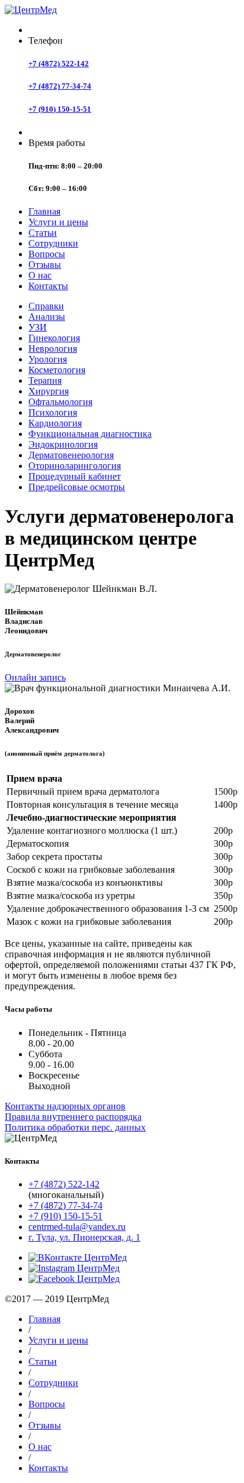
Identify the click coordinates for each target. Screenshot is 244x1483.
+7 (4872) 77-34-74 (59, 86)
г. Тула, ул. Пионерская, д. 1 (84, 1237)
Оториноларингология (74, 466)
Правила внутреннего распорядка (73, 1117)
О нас (40, 275)
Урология (47, 359)
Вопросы (46, 254)
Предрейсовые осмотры (76, 487)
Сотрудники (53, 243)
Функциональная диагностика (90, 434)
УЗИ (37, 327)
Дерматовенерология (71, 455)
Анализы (46, 317)
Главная (44, 211)
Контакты (48, 286)
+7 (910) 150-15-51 (59, 109)
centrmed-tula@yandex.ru (77, 1227)
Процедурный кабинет (74, 476)
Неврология (52, 349)
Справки (46, 306)
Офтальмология (60, 402)
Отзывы (44, 265)
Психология (52, 412)
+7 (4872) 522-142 (58, 63)
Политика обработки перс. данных (75, 1127)
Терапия (45, 380)
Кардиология (55, 423)
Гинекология (54, 338)
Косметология (56, 370)
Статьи (42, 233)
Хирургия (48, 391)
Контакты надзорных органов (65, 1106)
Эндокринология (63, 444)
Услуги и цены (58, 222)
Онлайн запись (35, 677)
